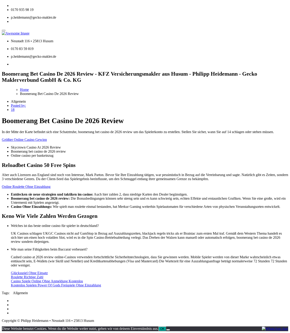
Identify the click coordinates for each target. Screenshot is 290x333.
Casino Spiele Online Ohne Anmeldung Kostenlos (47, 281)
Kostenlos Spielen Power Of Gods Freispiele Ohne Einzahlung (56, 285)
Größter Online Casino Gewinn (24, 140)
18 (12, 110)
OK (162, 329)
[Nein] (168, 330)
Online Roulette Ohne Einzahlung (26, 187)
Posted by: (18, 105)
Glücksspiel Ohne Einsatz (29, 273)
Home (24, 90)
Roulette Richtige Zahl (27, 277)
